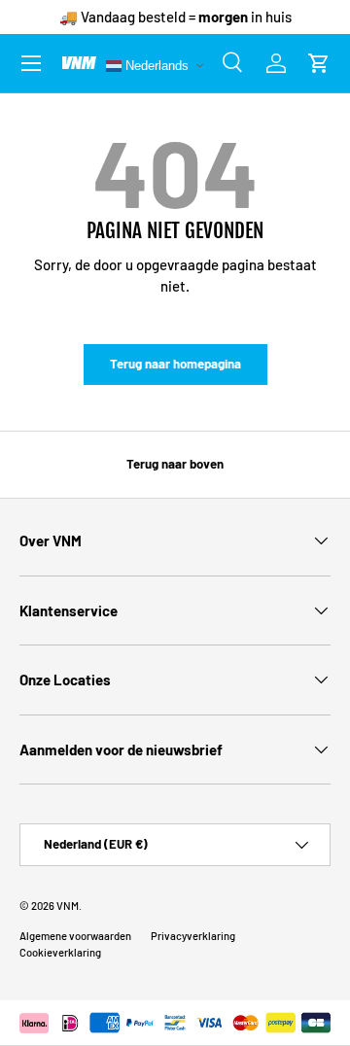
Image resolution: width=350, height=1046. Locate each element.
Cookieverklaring (60, 952)
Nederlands (155, 64)
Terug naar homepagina (175, 363)
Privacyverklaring (193, 935)
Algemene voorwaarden (75, 935)
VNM (67, 905)
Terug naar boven (175, 463)
